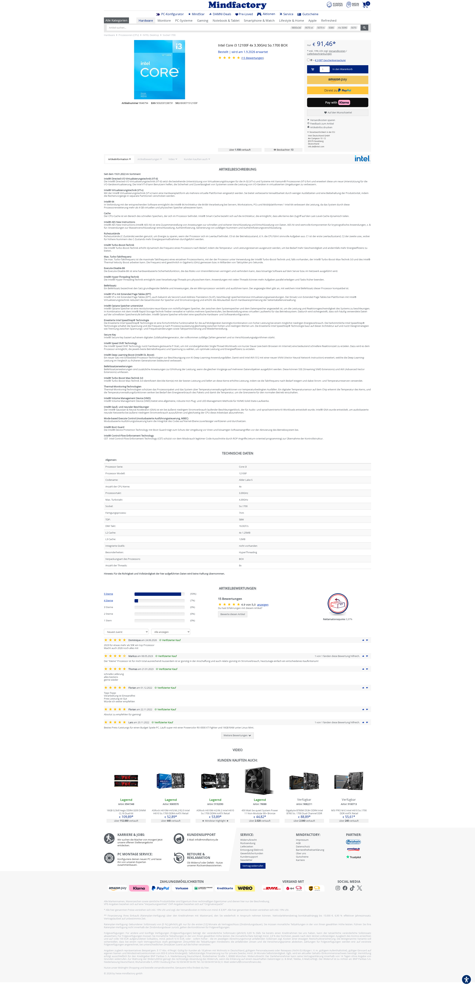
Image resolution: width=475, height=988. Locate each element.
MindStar (198, 14)
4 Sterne (108, 600)
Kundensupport (249, 856)
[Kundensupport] (335, 4)
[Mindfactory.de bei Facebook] (345, 888)
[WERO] (245, 888)
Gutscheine (310, 14)
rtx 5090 (342, 27)
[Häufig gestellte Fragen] (205, 838)
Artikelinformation (118, 159)
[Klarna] (139, 888)
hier (206, 967)
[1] (337, 80)
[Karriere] (136, 840)
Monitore (164, 20)
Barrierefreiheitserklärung (310, 849)
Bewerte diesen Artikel (232, 614)
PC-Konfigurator (172, 14)
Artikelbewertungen (148, 159)
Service (288, 14)
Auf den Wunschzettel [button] (339, 112)
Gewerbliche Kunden (251, 853)
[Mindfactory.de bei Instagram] (338, 888)
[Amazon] (118, 888)
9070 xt (309, 27)
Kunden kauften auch (196, 159)
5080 (331, 27)
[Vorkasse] (182, 888)
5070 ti (321, 27)
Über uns (301, 853)
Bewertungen (252, 58)
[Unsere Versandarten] (293, 888)
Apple (312, 20)
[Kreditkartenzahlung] (225, 888)
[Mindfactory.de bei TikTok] (352, 888)
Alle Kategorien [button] (116, 20)
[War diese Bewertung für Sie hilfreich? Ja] (363, 640)
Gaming (202, 20)
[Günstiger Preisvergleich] (353, 849)
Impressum (302, 839)
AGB (298, 843)
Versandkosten (337, 51)
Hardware (146, 20)
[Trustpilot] (353, 856)
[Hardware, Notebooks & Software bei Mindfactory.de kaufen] (237, 5)
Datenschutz (303, 846)
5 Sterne (108, 593)
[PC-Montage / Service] (136, 860)
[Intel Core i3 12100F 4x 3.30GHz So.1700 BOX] (159, 69)
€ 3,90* (330, 60)
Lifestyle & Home (291, 20)
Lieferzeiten (246, 846)
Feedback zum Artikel (322, 123)
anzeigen (262, 604)
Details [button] (126, 789)
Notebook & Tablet (226, 20)
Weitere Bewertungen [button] (236, 735)
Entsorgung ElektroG (251, 849)
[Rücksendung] (205, 861)
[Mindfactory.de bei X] (359, 888)
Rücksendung (247, 843)
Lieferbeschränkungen (319, 53)
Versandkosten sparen (322, 120)
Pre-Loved (246, 14)
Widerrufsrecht (248, 839)
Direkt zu (331, 90)
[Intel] (362, 158)
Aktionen (268, 14)
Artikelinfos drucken (321, 127)
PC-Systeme (184, 20)
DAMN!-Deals (221, 14)
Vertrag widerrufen (253, 865)
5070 (353, 27)
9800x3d (296, 27)
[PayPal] (160, 888)
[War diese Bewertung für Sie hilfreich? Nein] (367, 640)
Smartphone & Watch (259, 20)
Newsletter (246, 860)
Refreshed (328, 20)
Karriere (300, 860)
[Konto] (352, 4)
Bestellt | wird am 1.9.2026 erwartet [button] (243, 52)
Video (171, 159)
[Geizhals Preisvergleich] (353, 841)
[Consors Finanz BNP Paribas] (203, 888)
